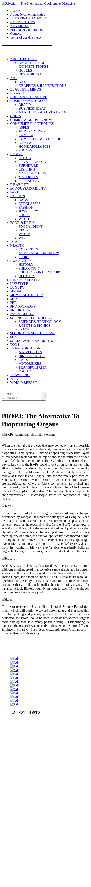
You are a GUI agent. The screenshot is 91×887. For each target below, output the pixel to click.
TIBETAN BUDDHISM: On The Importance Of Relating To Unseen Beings (47, 777)
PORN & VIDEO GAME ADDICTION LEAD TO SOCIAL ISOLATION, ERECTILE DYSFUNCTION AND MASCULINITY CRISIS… (47, 751)
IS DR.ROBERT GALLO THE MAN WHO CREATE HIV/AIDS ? (47, 820)
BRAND (25, 104)
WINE (23, 238)
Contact (15, 33)
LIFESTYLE (19, 283)
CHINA (15, 116)
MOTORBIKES (30, 363)
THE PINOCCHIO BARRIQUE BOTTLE (33, 731)
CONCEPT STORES (33, 66)
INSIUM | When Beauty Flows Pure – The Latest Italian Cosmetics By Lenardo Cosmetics (48, 853)
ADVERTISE (19, 26)
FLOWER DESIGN (32, 162)
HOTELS (25, 70)
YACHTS (25, 371)
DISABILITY (19, 184)
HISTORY (26, 264)
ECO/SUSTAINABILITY (28, 188)
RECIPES (25, 230)
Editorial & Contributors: (26, 30)
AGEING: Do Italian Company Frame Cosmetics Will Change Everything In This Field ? (44, 788)
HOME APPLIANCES (34, 146)
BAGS (23, 200)
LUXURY (17, 287)
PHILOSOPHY (29, 268)
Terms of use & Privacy (26, 37)
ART (13, 78)
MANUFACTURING (34, 173)
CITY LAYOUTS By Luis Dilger (28, 768)
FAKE (14, 192)
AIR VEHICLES (30, 352)
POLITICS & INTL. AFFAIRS (40, 272)
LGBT (14, 241)
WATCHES (26, 219)
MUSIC (15, 299)
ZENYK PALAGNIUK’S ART (27, 861)
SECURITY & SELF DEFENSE (32, 333)
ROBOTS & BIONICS (34, 325)
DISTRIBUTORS (22, 22)
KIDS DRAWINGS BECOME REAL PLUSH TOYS (39, 868)
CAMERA (26, 135)
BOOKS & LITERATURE (28, 97)
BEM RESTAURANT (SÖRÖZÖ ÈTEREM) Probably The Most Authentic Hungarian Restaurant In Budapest (45, 805)
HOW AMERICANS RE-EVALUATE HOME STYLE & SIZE (44, 761)
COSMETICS (28, 249)
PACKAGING (29, 181)
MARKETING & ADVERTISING (42, 112)
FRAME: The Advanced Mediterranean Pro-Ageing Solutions (43, 796)
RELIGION (27, 276)
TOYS (14, 344)
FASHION (17, 196)
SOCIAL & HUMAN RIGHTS (31, 340)
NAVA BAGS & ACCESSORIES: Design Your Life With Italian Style (48, 844)
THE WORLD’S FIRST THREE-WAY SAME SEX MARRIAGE (46, 882)
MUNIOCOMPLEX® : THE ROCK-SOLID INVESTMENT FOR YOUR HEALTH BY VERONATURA (46, 723)
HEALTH (17, 245)
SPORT (24, 257)
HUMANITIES (21, 261)
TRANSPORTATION (25, 348)
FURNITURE (28, 165)
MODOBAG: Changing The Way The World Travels (38, 813)
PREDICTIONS (21, 310)
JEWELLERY (28, 211)
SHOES (24, 215)
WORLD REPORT (23, 382)
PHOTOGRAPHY (23, 306)
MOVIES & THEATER (26, 295)
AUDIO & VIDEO (32, 131)
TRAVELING (20, 375)
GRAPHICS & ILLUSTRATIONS (42, 85)
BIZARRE (17, 93)
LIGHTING (27, 169)
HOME (15, 10)
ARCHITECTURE (23, 59)
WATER (24, 234)
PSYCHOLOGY (22, 314)
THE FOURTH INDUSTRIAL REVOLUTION (36, 875)
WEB (14, 379)
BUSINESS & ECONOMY (29, 101)
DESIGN (16, 154)
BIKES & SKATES (32, 356)
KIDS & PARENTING (26, 280)
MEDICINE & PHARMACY (39, 253)
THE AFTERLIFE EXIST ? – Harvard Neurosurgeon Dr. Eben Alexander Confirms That (44, 740)
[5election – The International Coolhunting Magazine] (38, 3)
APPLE (24, 127)
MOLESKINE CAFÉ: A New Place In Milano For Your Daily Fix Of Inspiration (47, 829)
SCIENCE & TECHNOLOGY (31, 318)
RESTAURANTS (31, 74)
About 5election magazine (27, 14)
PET (13, 302)
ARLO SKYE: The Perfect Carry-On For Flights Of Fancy (41, 837)
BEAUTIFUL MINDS (25, 89)
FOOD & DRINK (22, 222)
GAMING (26, 142)
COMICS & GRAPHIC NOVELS (33, 120)
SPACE (24, 329)
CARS (23, 360)
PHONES (25, 150)
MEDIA (15, 291)
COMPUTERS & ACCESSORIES (42, 139)
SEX (13, 337)
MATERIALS (28, 177)
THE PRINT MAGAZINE (28, 18)
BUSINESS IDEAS (32, 108)
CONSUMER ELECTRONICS (32, 123)
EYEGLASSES (29, 203)
